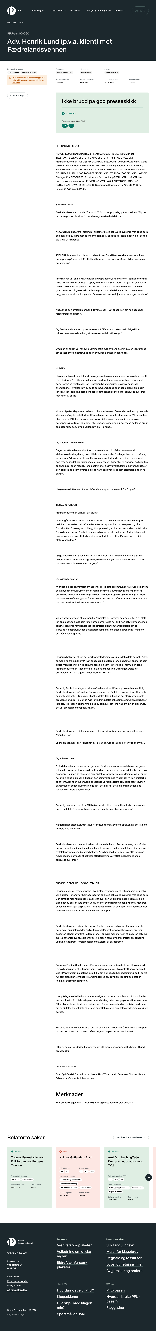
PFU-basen (11, 23)
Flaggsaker (115, 1307)
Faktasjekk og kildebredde (71, 1180)
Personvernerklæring (17, 1281)
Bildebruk (15, 1179)
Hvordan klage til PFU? (75, 1290)
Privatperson (86, 72)
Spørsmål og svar (71, 1314)
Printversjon (19, 95)
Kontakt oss (13, 1276)
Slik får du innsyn (120, 1245)
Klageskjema (67, 1296)
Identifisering (14, 72)
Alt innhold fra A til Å (17, 1290)
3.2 (62, 1171)
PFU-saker (75, 10)
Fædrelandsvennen (64, 72)
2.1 (81, 1171)
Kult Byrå (20, 1314)
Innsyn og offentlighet (98, 10)
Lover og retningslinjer (124, 1264)
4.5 (64, 125)
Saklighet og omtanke (69, 1187)
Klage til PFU (56, 10)
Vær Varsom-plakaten (74, 1245)
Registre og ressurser (124, 1258)
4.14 (92, 1171)
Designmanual (14, 1285)
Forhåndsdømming (29, 72)
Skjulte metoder (115, 1192)
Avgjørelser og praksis (124, 1271)
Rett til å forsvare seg (69, 1184)
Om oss (118, 10)
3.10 (116, 1179)
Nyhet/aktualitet (112, 72)
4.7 (71, 125)
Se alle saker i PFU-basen (129, 1137)
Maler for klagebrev (122, 1251)
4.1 (67, 1171)
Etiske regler (38, 10)
